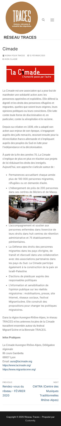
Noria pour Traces (15, 55)
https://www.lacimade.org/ (17, 365)
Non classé (11, 59)
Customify (30, 420)
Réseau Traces (20, 37)
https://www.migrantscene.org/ (19, 369)
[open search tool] (43, 19)
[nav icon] (52, 20)
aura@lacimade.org (21, 361)
